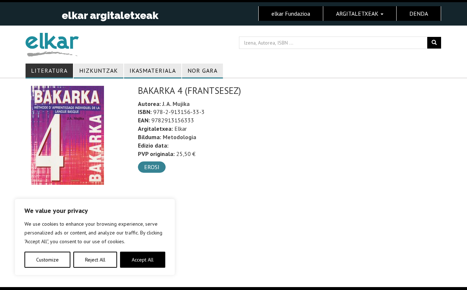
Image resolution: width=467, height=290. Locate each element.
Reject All (95, 259)
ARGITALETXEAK (358, 13)
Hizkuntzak (98, 70)
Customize (47, 259)
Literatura (49, 70)
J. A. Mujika (176, 103)
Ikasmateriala (153, 70)
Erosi (151, 167)
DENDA (418, 13)
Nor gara (202, 70)
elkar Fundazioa (290, 13)
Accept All (143, 259)
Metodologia (179, 137)
